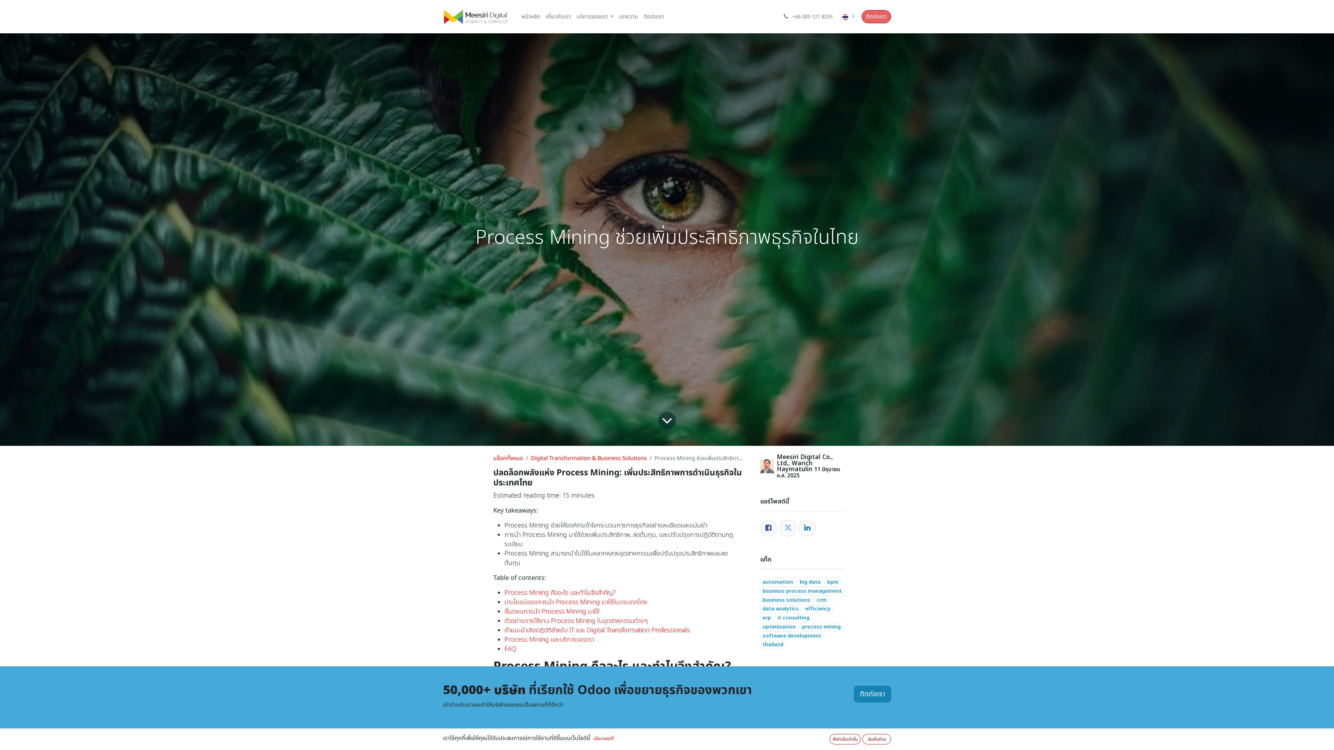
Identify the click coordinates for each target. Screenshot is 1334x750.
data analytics (781, 609)
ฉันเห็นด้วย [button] (877, 739)
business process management (802, 591)
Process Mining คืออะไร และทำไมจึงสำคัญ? (560, 593)
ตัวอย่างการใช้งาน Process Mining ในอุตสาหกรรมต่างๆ (576, 621)
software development (792, 636)
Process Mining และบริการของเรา (549, 639)
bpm (832, 582)
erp (767, 618)
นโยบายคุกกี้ (603, 738)
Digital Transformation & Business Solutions (589, 458)
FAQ (510, 649)
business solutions (786, 600)
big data (810, 582)
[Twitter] (788, 528)
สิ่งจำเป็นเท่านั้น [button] (845, 739)
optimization (779, 627)
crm (821, 600)
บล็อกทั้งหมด (508, 458)
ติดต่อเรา (876, 16)
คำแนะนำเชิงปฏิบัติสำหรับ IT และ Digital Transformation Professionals (597, 630)
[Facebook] (768, 528)
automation (778, 582)
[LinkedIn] (807, 528)
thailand (773, 645)
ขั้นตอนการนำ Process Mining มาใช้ (551, 611)
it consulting (793, 618)
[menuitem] (531, 17)
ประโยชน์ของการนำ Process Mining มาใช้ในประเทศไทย (576, 602)
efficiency (818, 609)
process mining (821, 627)
